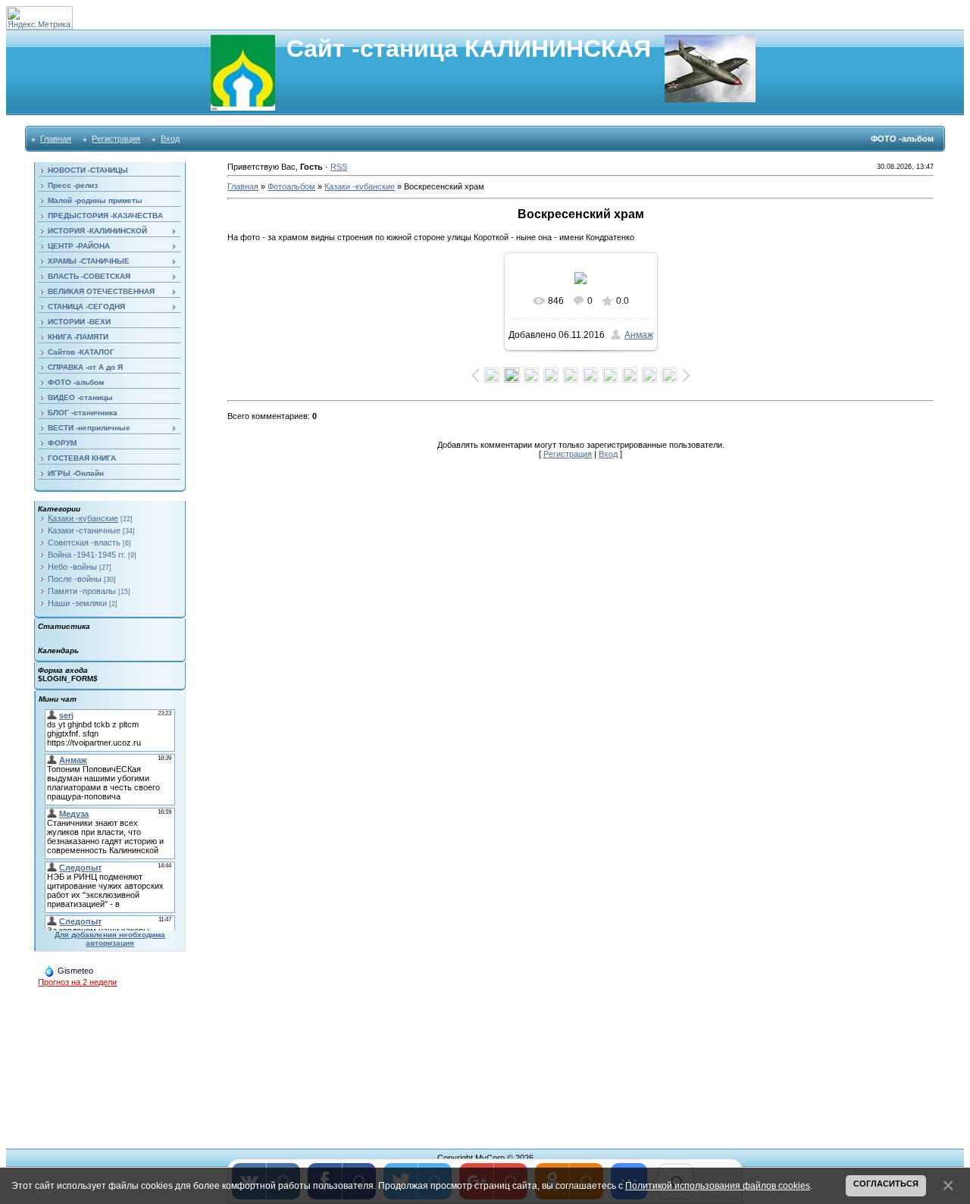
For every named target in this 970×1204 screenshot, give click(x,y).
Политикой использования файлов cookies (717, 1185)
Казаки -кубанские (83, 518)
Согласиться (885, 1183)
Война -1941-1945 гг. (87, 554)
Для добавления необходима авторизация (110, 938)
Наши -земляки (77, 603)
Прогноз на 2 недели (77, 982)
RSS (338, 166)
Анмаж (638, 335)
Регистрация (116, 138)
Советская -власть (84, 542)
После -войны (75, 578)
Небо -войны (72, 566)
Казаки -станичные (84, 530)
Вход (170, 138)
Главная (55, 138)
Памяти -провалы (82, 591)
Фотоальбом (291, 186)
